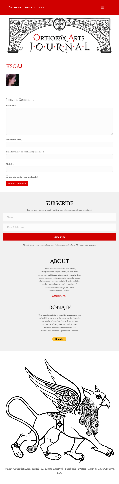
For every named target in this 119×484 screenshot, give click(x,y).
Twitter (82, 469)
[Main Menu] (102, 7)
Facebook (70, 469)
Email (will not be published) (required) (25, 151)
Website (10, 164)
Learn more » (59, 296)
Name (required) (14, 139)
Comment (11, 105)
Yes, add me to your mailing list (23, 176)
